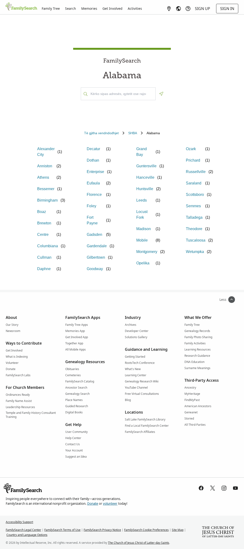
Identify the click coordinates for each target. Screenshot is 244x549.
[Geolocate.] (161, 94)
